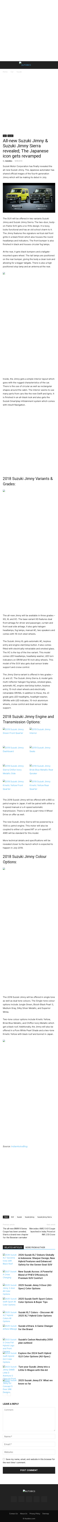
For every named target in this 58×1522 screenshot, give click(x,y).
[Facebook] (14, 1499)
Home (5, 72)
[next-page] (9, 1394)
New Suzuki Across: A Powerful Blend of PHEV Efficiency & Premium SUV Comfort (35, 1274)
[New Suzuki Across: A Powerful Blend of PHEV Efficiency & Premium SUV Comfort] (10, 1275)
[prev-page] (4, 1394)
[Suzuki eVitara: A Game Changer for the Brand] (10, 1329)
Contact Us (13, 1513)
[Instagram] (21, 1499)
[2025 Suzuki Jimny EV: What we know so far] (10, 1386)
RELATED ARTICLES (13, 1247)
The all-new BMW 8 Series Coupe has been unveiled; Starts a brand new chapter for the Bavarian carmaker (15, 1233)
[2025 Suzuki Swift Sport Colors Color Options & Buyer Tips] (10, 1302)
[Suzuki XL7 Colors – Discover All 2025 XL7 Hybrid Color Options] (10, 1317)
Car (12, 72)
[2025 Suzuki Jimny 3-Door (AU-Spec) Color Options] (10, 1289)
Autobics (8, 161)
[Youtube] (44, 1499)
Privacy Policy (35, 1513)
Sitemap (45, 1513)
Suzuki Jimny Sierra (44, 1217)
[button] (4, 65)
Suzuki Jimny (29, 1217)
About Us (23, 1513)
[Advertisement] (29, 30)
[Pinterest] (29, 1499)
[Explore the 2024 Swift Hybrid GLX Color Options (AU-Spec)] (10, 1357)
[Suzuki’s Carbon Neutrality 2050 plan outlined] (10, 1345)
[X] (36, 1499)
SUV (12, 1217)
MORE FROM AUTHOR (35, 1247)
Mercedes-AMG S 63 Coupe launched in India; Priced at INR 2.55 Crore (42, 1231)
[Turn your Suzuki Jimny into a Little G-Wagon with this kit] (10, 1374)
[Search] (54, 65)
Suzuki (19, 72)
